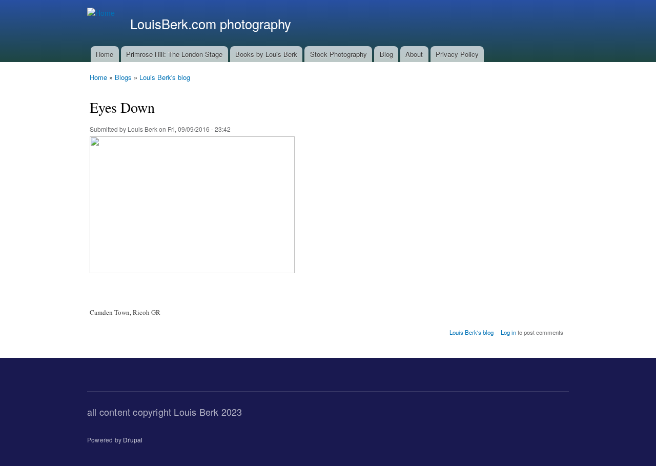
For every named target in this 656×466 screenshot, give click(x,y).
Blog (386, 54)
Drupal (132, 439)
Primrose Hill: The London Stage (174, 54)
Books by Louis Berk (266, 54)
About (414, 54)
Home (104, 54)
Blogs (123, 77)
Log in (508, 332)
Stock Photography (338, 54)
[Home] (102, 13)
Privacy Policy (457, 54)
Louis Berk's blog (164, 77)
